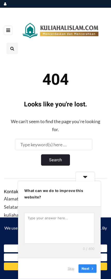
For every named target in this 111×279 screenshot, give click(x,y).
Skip (71, 268)
